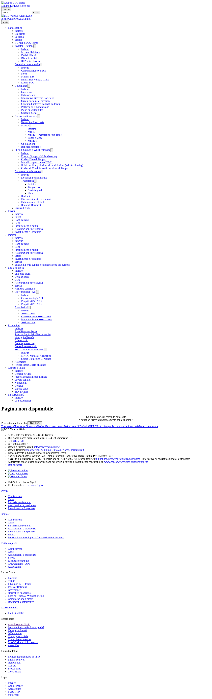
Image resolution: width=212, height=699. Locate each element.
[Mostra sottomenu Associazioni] (29, 307)
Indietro (19, 30)
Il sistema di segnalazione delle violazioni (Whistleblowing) (52, 165)
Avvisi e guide (35, 190)
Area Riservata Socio (26, 331)
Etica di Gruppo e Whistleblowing (32, 149)
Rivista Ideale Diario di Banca (30, 364)
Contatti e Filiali (16, 367)
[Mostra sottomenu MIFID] (30, 125)
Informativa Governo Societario (37, 98)
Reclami (25, 196)
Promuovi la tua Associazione (36, 319)
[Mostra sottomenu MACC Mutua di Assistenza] (45, 349)
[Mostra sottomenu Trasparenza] (35, 181)
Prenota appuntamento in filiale (31, 376)
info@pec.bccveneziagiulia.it (68, 449)
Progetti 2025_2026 (31, 304)
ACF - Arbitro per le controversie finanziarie (116, 426)
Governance (21, 85)
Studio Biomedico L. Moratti (36, 358)
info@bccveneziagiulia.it (47, 446)
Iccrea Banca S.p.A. (33, 485)
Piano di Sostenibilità (32, 110)
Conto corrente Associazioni (36, 316)
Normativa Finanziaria (25, 426)
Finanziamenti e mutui (26, 225)
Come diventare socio (26, 346)
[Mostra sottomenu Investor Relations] (34, 46)
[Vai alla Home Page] (16, 15)
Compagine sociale (24, 343)
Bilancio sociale (29, 58)
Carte (17, 222)
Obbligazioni (28, 143)
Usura (31, 193)
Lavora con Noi (23, 379)
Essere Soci (14, 325)
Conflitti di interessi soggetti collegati (40, 104)
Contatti (19, 385)
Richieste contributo (25, 288)
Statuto (18, 39)
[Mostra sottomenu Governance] (28, 86)
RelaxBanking (22, 18)
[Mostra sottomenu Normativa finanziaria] (38, 116)
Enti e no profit (16, 267)
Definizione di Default (33, 202)
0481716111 (19, 441)
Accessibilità (14, 688)
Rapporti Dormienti (31, 205)
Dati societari (28, 95)
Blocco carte (21, 388)
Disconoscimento (55, 426)
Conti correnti (22, 220)
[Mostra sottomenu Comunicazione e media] (41, 64)
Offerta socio (21, 340)
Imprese (12, 234)
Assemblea (20, 361)
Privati (11, 211)
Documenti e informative (28, 171)
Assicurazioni (28, 322)
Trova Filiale (21, 391)
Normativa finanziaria (26, 116)
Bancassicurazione (31, 146)
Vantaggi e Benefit (24, 337)
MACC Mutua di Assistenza (29, 349)
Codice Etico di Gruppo (33, 159)
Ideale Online (8, 18)
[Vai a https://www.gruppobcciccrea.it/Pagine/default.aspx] (13, 2)
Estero (18, 255)
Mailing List (7, 5)
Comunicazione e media (27, 64)
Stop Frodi (13, 694)
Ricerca (6, 9)
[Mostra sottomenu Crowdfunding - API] (37, 292)
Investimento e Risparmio (28, 231)
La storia (19, 36)
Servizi (18, 261)
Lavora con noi (22, 5)
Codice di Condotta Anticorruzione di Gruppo (45, 168)
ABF (90, 426)
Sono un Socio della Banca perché (33, 334)
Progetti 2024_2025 (31, 301)
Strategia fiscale (29, 112)
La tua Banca (15, 27)
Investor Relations (24, 45)
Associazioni (21, 307)
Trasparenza (27, 180)
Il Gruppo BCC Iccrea (26, 42)
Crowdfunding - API (25, 291)
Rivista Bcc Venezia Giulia (35, 79)
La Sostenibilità (16, 394)
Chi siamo (20, 33)
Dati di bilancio (29, 55)
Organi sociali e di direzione (36, 101)
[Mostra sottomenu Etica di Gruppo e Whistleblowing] (51, 150)
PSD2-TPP (14, 691)
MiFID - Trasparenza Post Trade (45, 134)
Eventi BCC (27, 82)
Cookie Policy (15, 685)
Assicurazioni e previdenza (29, 228)
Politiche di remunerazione (35, 107)
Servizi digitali (22, 208)
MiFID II (32, 140)
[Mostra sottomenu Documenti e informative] (42, 171)
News (24, 73)
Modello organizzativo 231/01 (37, 162)
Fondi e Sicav (35, 137)
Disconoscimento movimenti (36, 199)
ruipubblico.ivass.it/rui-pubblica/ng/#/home (117, 458)
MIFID (25, 125)
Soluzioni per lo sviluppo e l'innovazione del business (42, 264)
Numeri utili (21, 382)
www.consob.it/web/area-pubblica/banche (126, 461)
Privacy (12, 682)
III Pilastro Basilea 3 (31, 61)
